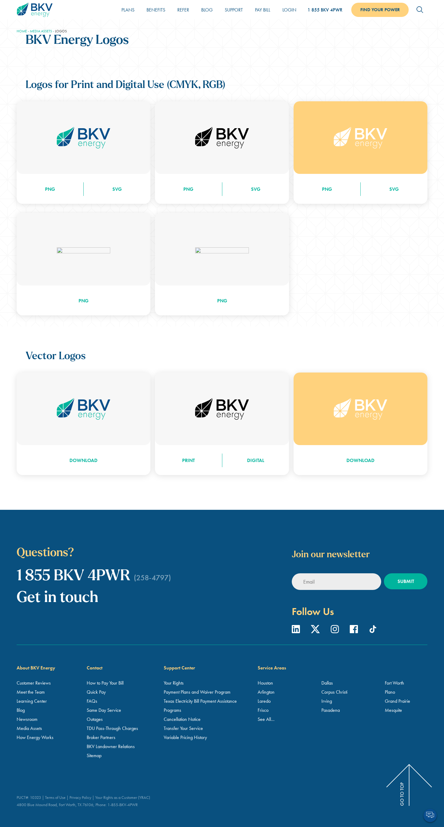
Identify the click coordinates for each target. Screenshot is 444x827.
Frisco (263, 710)
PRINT (188, 460)
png (50, 189)
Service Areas (272, 668)
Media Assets (41, 31)
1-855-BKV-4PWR (123, 804)
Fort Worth (394, 683)
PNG (83, 301)
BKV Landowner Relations (111, 746)
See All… (266, 719)
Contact (94, 668)
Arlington (266, 692)
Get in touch (57, 598)
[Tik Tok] (373, 631)
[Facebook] (354, 631)
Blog (207, 10)
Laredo (264, 701)
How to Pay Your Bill (105, 683)
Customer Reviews (34, 683)
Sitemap (94, 755)
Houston (265, 683)
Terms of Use (55, 797)
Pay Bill (262, 10)
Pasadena (330, 710)
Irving (326, 701)
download (83, 460)
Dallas (327, 683)
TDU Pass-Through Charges (112, 728)
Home (22, 31)
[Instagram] (335, 631)
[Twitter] (316, 631)
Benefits (155, 10)
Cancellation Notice (182, 719)
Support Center (179, 668)
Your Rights (174, 683)
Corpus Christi (334, 692)
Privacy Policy (80, 797)
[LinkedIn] (296, 631)
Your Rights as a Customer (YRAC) (122, 797)
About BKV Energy (36, 668)
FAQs (92, 701)
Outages (95, 719)
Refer (183, 10)
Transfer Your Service (183, 728)
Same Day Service (104, 710)
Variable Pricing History (185, 737)
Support (234, 10)
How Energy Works (35, 737)
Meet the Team (31, 692)
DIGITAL (255, 460)
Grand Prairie (397, 701)
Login (289, 10)
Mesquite (393, 710)
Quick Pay (96, 692)
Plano (390, 692)
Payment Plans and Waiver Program (197, 692)
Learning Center (32, 701)
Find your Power (380, 10)
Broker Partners (101, 737)
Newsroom (27, 719)
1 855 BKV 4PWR (325, 10)
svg (117, 189)
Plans (127, 10)
